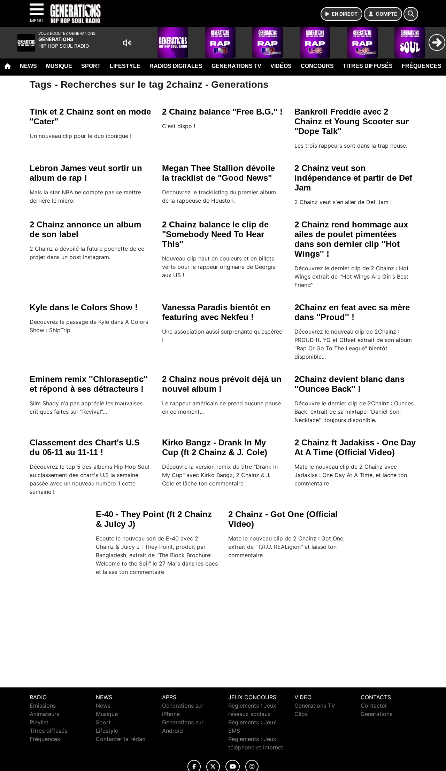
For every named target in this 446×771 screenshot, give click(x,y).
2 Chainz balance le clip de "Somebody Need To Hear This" (215, 234)
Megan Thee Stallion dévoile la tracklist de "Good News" (218, 172)
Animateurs (44, 713)
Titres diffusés (368, 66)
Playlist (39, 722)
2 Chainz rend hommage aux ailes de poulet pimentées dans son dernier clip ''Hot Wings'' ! (351, 239)
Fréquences (421, 66)
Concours (317, 66)
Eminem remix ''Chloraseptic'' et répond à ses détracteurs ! (89, 384)
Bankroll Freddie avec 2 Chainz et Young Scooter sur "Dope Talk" (351, 121)
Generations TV (236, 66)
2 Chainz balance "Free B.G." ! (222, 111)
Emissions (43, 705)
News (28, 66)
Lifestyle (125, 66)
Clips (301, 713)
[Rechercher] (410, 14)
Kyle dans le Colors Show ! (84, 307)
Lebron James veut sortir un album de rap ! (86, 172)
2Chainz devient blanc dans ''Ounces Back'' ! (349, 384)
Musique (59, 66)
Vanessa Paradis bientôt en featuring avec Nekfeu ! (216, 312)
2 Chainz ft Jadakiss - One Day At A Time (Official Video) (355, 447)
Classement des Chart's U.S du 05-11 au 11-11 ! (85, 447)
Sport (91, 66)
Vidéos (281, 66)
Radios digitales (175, 66)
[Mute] (127, 43)
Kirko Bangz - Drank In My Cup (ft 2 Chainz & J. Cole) (214, 447)
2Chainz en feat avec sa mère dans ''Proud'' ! (352, 312)
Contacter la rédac (120, 738)
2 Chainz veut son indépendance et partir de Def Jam (353, 177)
